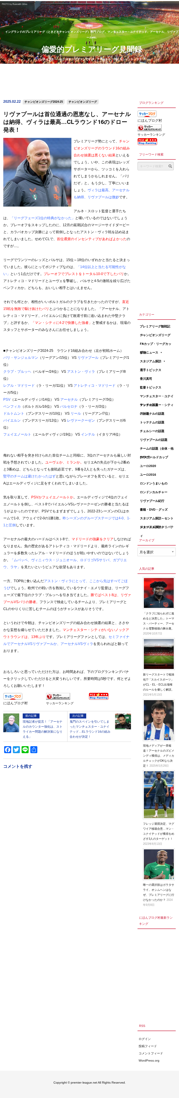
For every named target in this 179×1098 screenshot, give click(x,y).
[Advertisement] (157, 240)
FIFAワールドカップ (154, 457)
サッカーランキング (60, 703)
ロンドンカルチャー (153, 492)
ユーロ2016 (148, 474)
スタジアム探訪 (150, 361)
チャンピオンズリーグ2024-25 (43, 101)
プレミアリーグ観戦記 (155, 326)
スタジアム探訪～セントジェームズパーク (157, 520)
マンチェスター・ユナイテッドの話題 (157, 397)
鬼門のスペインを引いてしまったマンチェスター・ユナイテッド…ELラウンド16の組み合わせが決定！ (90, 726)
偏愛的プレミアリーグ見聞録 (91, 48)
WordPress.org (149, 1060)
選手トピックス (150, 370)
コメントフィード (151, 1053)
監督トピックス (150, 387)
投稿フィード (148, 1046)
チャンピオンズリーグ (83, 101)
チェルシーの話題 (152, 431)
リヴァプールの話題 (153, 439)
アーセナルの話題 (152, 413)
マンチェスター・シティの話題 (157, 406)
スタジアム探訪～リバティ (157, 528)
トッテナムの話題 (152, 422)
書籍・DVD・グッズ (154, 509)
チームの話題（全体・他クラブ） (157, 450)
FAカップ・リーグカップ (155, 345)
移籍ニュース (149, 352)
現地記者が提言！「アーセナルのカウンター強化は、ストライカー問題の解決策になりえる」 (42, 726)
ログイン (145, 1039)
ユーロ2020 (148, 466)
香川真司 (146, 378)
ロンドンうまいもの (153, 483)
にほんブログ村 (15, 703)
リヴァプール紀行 (152, 501)
